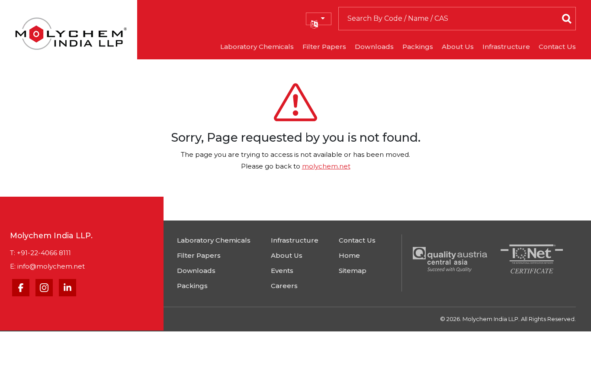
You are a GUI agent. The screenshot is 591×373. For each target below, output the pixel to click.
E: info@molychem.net (47, 266)
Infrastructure (506, 46)
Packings (417, 46)
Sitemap (352, 270)
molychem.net (326, 166)
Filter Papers (324, 46)
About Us (458, 46)
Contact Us (557, 46)
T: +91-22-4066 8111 (40, 253)
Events (282, 270)
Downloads (374, 46)
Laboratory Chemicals (257, 46)
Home (349, 255)
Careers (284, 286)
